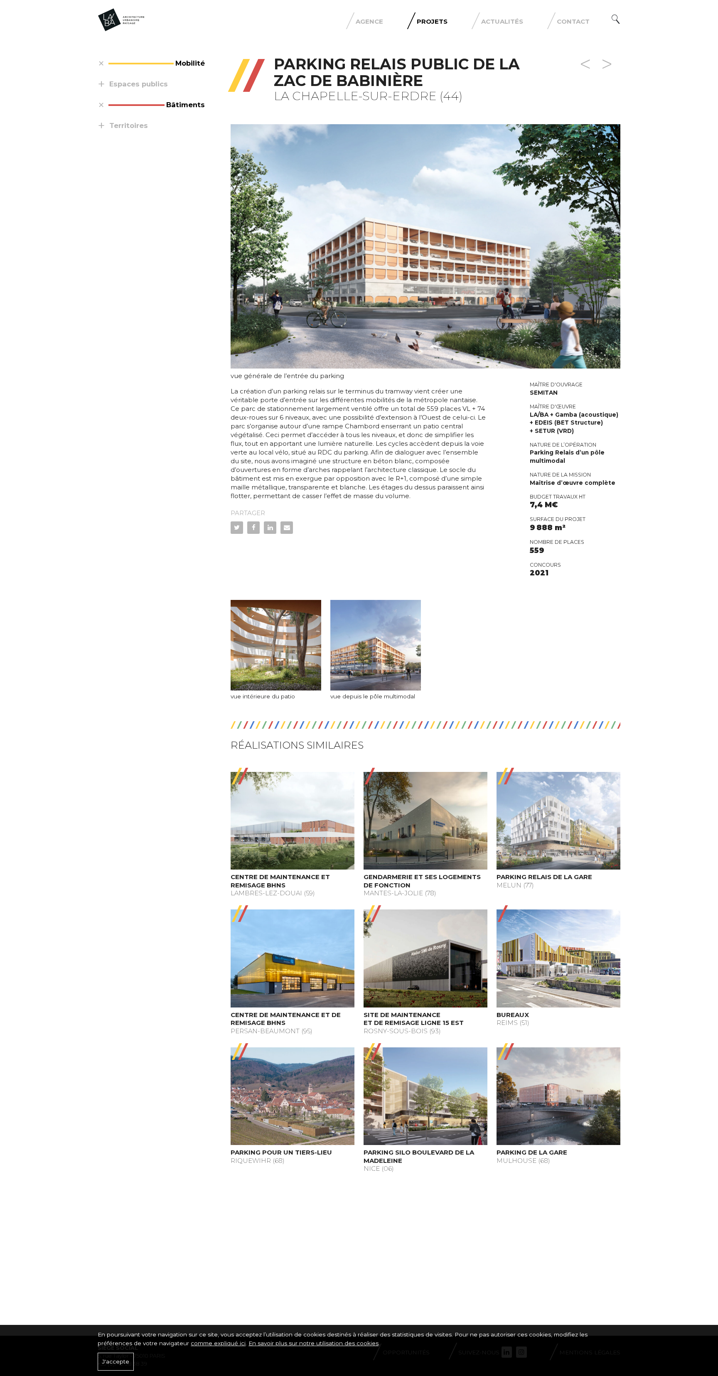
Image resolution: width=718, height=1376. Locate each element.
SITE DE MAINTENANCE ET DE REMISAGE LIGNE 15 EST (414, 1019)
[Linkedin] (270, 527)
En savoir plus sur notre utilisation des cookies (313, 1343)
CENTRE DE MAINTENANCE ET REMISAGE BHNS (280, 881)
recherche (615, 19)
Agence (369, 21)
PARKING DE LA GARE (532, 1152)
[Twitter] (237, 527)
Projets (432, 21)
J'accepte (115, 1361)
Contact (573, 21)
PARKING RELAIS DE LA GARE (544, 877)
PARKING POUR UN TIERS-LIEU (281, 1152)
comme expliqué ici (218, 1343)
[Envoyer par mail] (286, 527)
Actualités (502, 21)
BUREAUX (513, 1015)
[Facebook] (253, 527)
